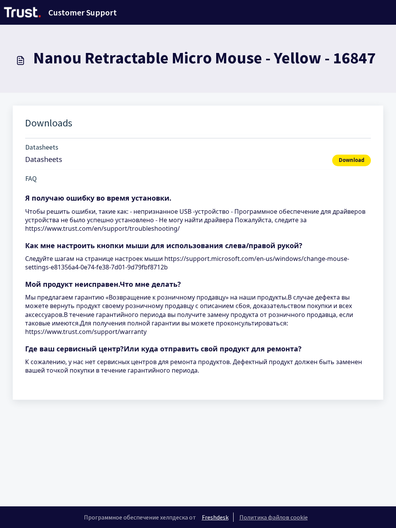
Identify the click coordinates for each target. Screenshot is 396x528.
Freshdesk (215, 517)
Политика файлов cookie (273, 517)
